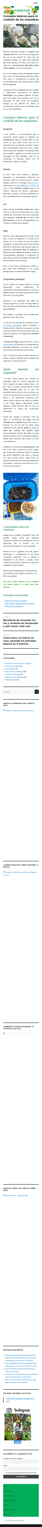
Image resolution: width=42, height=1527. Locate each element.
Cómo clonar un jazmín (14, 606)
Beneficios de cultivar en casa (17, 663)
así (21, 140)
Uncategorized (11, 680)
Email (5, 1465)
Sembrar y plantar (12, 674)
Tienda (6, 1505)
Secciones (7, 1491)
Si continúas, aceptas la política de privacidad (20, 1473)
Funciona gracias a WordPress (15, 1520)
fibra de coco (33, 183)
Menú (36, 3)
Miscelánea (9, 669)
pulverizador (8, 344)
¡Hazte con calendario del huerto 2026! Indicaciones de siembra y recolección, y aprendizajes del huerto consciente (21, 1358)
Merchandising (9, 1510)
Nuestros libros (9, 1500)
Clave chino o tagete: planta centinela (19, 603)
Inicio (5, 1486)
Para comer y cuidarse (14, 672)
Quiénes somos (9, 1496)
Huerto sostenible (12, 666)
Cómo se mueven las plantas (16, 601)
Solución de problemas (14, 677)
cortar (34, 428)
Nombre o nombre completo (13, 1458)
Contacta (6, 1514)
